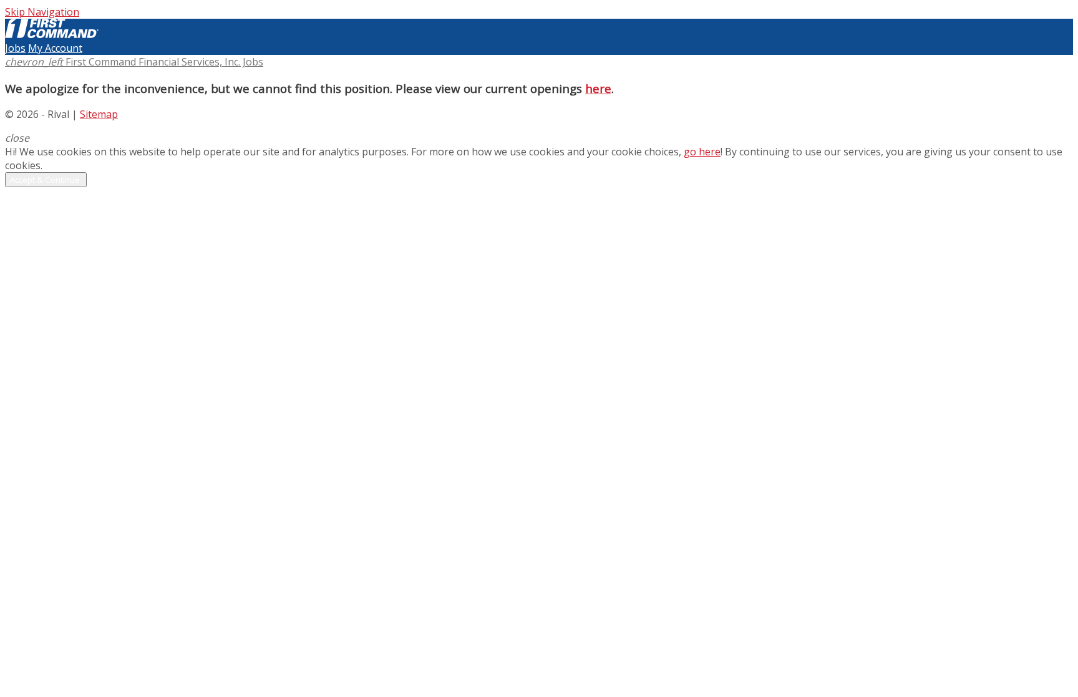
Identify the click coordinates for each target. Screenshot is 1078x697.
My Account (55, 48)
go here (702, 151)
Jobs (15, 48)
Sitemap (99, 114)
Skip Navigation (42, 12)
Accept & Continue (46, 179)
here (598, 88)
